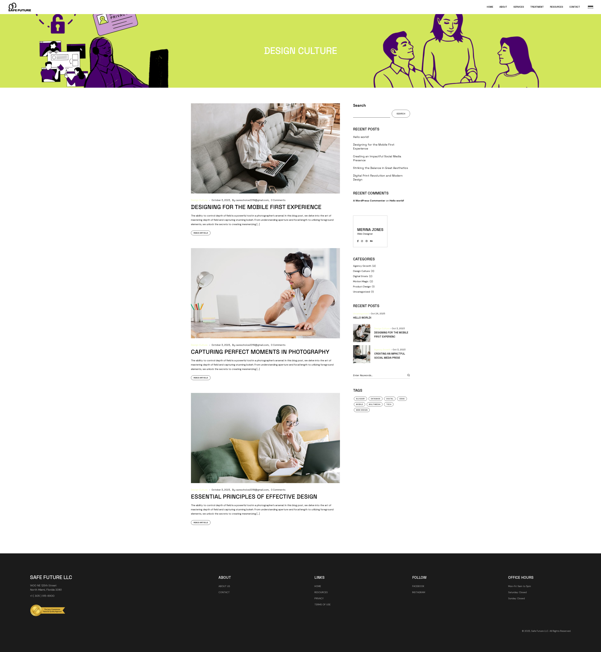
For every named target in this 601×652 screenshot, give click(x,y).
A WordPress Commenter (369, 200)
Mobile (359, 404)
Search (359, 105)
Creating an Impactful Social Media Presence (377, 158)
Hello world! (361, 137)
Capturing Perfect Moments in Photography (260, 352)
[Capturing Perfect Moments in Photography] (265, 293)
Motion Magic (361, 281)
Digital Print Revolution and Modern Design (378, 177)
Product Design (362, 286)
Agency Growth (362, 266)
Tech (388, 404)
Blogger (360, 399)
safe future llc (51, 577)
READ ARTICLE (201, 233)
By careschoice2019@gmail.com (250, 200)
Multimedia (374, 404)
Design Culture (199, 200)
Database (375, 399)
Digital (389, 399)
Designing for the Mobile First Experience (256, 207)
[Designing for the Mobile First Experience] (265, 148)
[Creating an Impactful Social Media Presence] (363, 354)
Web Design (361, 410)
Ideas (402, 399)
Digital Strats (360, 276)
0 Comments (278, 200)
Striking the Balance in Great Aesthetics (380, 168)
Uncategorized (361, 291)
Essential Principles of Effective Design (254, 496)
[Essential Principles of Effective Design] (265, 438)
